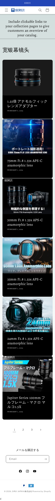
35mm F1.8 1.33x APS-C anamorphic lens (24, 281)
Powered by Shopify (41, 491)
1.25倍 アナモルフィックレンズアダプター (27, 103)
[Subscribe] (45, 459)
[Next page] (40, 429)
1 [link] (14, 429)
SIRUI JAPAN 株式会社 (22, 491)
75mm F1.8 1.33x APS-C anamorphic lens (24, 163)
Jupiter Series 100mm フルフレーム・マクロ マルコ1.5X (26, 402)
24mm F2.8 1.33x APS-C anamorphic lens (25, 340)
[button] (6, 10)
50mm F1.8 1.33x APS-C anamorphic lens (25, 222)
